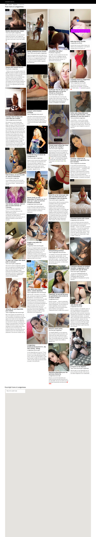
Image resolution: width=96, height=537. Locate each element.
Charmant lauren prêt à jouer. (79, 218)
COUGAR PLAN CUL (9, 1)
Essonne (15, 4)
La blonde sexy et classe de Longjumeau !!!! (36, 155)
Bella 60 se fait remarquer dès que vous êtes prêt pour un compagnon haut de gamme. (58, 196)
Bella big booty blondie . (78, 41)
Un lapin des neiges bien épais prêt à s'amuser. (15, 261)
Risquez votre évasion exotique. (34, 111)
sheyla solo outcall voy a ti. (14, 67)
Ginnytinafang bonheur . (57, 251)
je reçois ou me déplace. (78, 366)
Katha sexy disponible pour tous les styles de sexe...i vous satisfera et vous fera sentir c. (80, 114)
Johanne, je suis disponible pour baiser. (14, 310)
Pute (6, 4)
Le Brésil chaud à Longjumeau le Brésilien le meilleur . (80, 80)
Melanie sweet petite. (56, 328)
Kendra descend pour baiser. (15, 31)
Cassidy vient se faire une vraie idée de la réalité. (14, 117)
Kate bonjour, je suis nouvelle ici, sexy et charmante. (15, 175)
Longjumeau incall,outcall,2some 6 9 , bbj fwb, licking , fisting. (36, 346)
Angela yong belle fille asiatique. (34, 243)
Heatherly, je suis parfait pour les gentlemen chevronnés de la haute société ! (58, 295)
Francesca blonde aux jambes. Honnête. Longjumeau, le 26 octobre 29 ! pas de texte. (80, 268)
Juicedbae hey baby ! (56, 51)
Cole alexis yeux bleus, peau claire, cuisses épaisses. (36, 290)
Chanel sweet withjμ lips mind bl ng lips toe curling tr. (58, 146)
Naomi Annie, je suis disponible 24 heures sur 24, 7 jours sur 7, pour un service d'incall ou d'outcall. (37, 200)
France (10, 4)
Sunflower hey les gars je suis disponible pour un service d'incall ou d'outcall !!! (58, 91)
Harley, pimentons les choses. (37, 51)
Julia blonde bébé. (76, 305)
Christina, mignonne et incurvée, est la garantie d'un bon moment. (79, 160)
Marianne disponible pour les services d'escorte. (58, 373)
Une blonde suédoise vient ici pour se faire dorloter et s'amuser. (15, 205)
